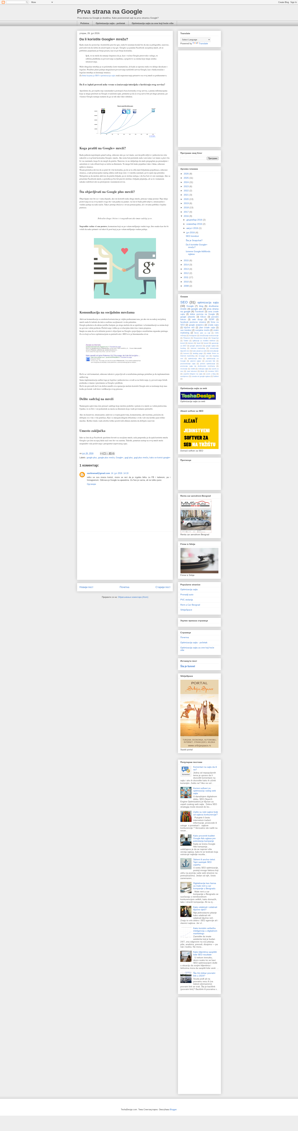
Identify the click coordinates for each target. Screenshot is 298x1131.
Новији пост (86, 587)
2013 (186, 269)
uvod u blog (210, 374)
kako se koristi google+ (159, 457)
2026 (186, 173)
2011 (186, 277)
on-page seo (204, 356)
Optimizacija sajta (189, 589)
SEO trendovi (192, 236)
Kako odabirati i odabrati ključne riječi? (205, 908)
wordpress (184, 376)
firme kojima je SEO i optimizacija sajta (98, 75)
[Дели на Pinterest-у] (113, 453)
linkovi (203, 317)
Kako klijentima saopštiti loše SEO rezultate (205, 953)
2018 (186, 207)
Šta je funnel (187, 666)
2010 (186, 281)
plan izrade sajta (207, 328)
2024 (186, 182)
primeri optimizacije (207, 364)
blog (201, 306)
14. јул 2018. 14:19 (119, 473)
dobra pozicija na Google (202, 314)
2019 (186, 203)
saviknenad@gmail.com (98, 473)
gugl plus (129, 457)
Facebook (199, 312)
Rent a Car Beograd (190, 605)
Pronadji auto (186, 594)
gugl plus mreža (141, 457)
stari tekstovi (192, 371)
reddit (193, 369)
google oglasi (211, 346)
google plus (92, 457)
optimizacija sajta (208, 302)
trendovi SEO (213, 371)
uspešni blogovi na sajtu (192, 374)
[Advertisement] (124, 555)
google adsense (196, 346)
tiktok (202, 371)
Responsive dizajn (201, 338)
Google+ (119, 457)
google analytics (196, 325)
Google (190, 306)
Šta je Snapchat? (194, 240)
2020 (186, 199)
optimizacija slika (195, 358)
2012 (186, 273)
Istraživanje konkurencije (209, 335)
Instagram (193, 335)
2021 (186, 195)
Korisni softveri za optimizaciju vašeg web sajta (204, 791)
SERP (211, 319)
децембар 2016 (194, 220)
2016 (186, 216)
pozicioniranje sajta (187, 364)
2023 (186, 186)
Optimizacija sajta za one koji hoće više (153, 23)
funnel (206, 343)
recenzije (183, 369)
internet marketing (198, 348)
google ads (196, 309)
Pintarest (186, 338)
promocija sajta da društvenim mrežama (197, 366)
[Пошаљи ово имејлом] (101, 453)
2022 (186, 190)
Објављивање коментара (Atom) (133, 597)
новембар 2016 (194, 224)
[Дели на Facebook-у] (110, 453)
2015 (186, 260)
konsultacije (214, 351)
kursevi (186, 353)
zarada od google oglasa (201, 376)
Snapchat (215, 338)
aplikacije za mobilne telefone (204, 341)
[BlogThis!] (104, 453)
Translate (203, 43)
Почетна (124, 587)
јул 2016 (190, 232)
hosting (183, 348)
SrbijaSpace (186, 609)
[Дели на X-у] (107, 453)
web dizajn (197, 319)
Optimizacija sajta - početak (110, 23)
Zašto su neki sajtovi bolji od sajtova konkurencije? (205, 813)
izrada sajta (213, 325)
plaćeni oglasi (195, 361)
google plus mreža (106, 457)
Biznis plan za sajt (202, 333)
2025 (186, 178)
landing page (198, 353)
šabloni (216, 376)
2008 (186, 286)
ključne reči (189, 328)
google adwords (187, 317)
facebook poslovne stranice (193, 322)
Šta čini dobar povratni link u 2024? (204, 974)
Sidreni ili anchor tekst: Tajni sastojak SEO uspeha (204, 862)
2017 (186, 212)
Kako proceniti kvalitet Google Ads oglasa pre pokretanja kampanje (204, 838)
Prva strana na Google (109, 11)
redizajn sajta (203, 369)
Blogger (173, 1109)
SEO (184, 302)
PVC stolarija (186, 599)
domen (190, 343)
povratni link (210, 361)
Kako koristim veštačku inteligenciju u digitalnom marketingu (205, 931)
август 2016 (192, 228)
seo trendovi (186, 330)
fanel (198, 343)
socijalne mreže (202, 330)
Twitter (185, 341)
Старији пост (163, 587)
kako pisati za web (199, 351)
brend (182, 343)
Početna (84, 23)
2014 (186, 264)
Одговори (91, 484)
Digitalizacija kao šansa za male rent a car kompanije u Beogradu (204, 886)
